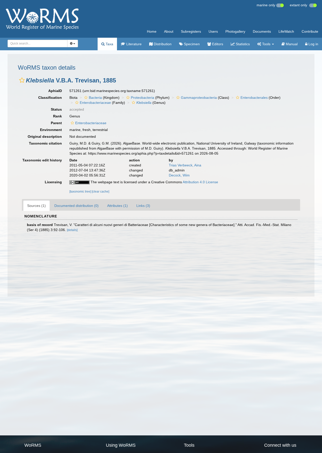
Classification (50, 98)
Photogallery (235, 31)
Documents (262, 31)
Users (213, 31)
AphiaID (55, 91)
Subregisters (191, 31)
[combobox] (37, 43)
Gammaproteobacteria (199, 98)
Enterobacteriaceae (95, 103)
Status (56, 109)
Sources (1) (36, 206)
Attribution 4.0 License (200, 182)
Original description (45, 136)
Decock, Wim (179, 175)
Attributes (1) (117, 206)
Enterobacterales (254, 98)
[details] (72, 230)
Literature (133, 44)
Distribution (162, 44)
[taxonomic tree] (80, 191)
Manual (291, 44)
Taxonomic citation (45, 143)
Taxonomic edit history (42, 160)
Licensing (53, 182)
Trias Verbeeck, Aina (185, 165)
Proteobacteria (142, 98)
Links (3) (143, 206)
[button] (22, 80)
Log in (312, 44)
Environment (51, 130)
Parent (56, 123)
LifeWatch (286, 31)
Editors (217, 44)
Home (151, 31)
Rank (57, 116)
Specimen (191, 44)
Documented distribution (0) (76, 206)
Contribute (310, 31)
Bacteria (95, 98)
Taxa (109, 44)
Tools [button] (266, 44)
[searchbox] (36, 43)
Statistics (242, 44)
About (168, 31)
